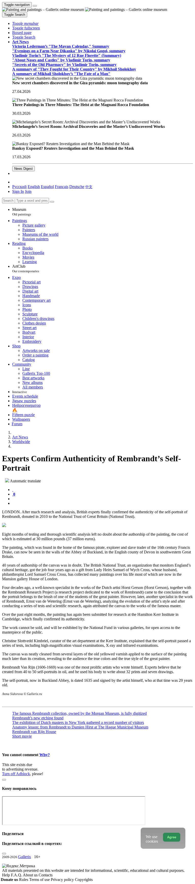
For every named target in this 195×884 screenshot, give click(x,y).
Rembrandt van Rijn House (34, 731)
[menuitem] (88, 186)
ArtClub (25, 268)
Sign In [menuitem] (18, 191)
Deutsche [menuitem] (76, 186)
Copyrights (84, 879)
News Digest (23, 169)
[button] (25, 23)
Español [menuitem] (47, 186)
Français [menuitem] (61, 186)
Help (6, 875)
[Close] (52, 201)
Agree (171, 837)
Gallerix (24, 857)
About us (31, 875)
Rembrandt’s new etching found (37, 718)
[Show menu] (35, 6)
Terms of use (40, 879)
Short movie (22, 736)
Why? (44, 755)
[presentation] (102, 499)
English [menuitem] (34, 186)
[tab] (12, 489)
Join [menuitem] (28, 191)
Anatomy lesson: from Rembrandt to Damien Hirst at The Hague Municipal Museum (80, 727)
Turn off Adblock (16, 774)
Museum (21, 211)
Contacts (46, 875)
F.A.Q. (17, 875)
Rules (24, 879)
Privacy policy (63, 879)
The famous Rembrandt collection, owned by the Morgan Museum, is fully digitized (79, 713)
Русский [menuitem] (19, 186)
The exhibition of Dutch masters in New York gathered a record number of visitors (78, 722)
